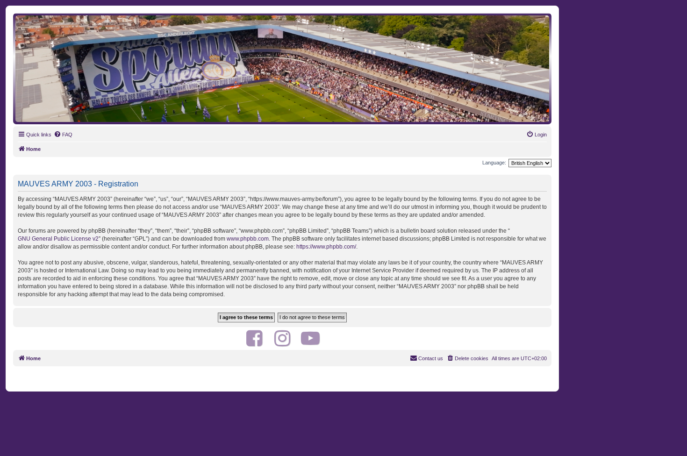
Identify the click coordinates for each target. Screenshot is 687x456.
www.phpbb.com (248, 238)
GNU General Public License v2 (58, 238)
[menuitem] (63, 134)
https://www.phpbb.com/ (326, 246)
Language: (494, 162)
